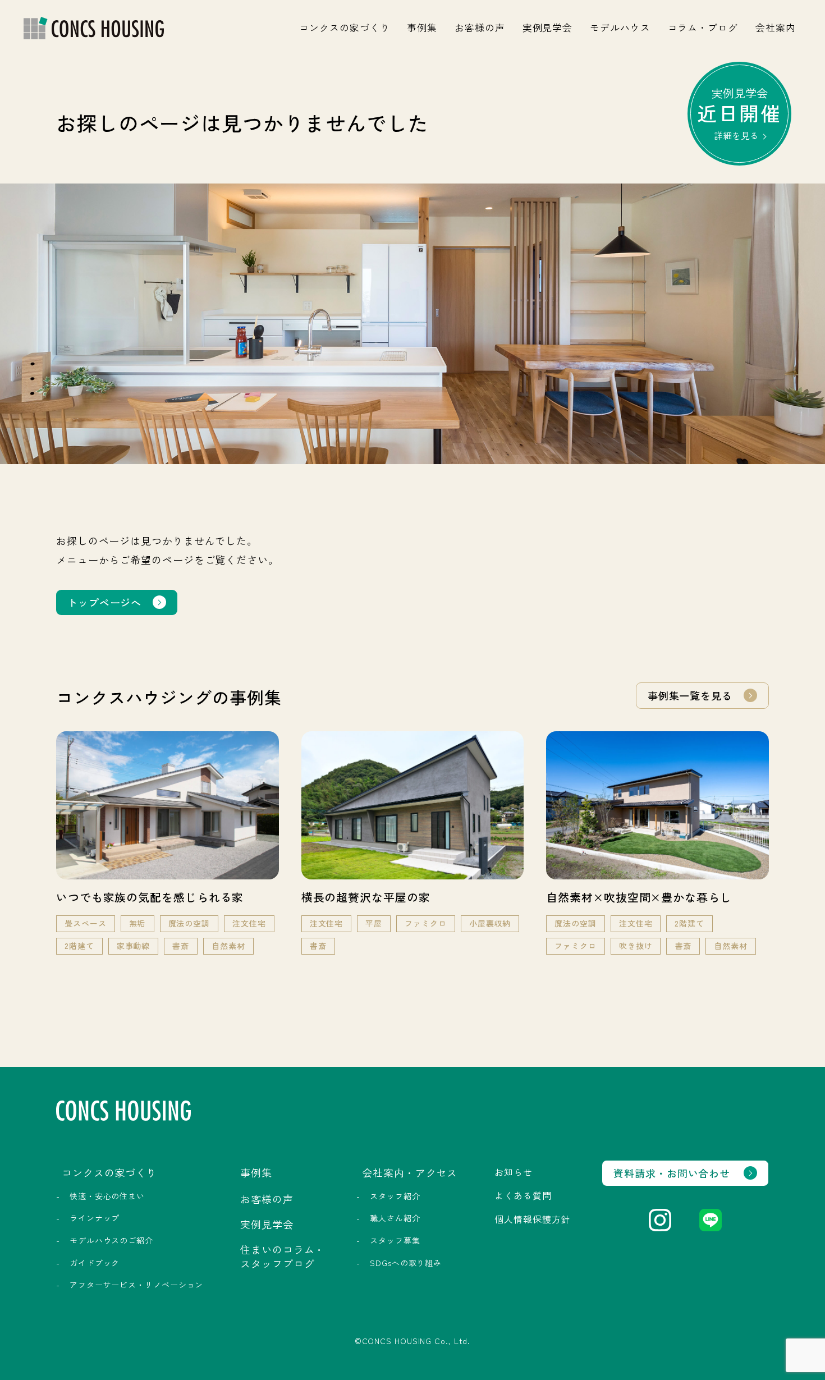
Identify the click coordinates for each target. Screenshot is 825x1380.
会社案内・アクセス (409, 1172)
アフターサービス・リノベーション (136, 1284)
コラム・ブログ (703, 27)
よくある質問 (522, 1195)
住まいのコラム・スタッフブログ (282, 1256)
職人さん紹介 (395, 1217)
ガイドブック (95, 1262)
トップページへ (104, 602)
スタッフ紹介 (395, 1196)
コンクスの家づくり (344, 27)
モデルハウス (620, 27)
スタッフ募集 (395, 1240)
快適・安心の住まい (107, 1196)
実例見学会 (547, 27)
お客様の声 (480, 27)
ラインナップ (95, 1217)
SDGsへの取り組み (406, 1262)
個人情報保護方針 (532, 1219)
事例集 (422, 27)
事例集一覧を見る (690, 695)
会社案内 (775, 27)
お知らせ (513, 1172)
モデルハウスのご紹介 (111, 1240)
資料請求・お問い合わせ (671, 1173)
